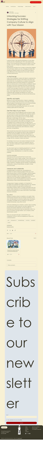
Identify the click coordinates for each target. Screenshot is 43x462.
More (34, 6)
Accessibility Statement (36, 429)
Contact (27, 431)
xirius (8, 220)
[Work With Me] (29, 427)
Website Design (20, 6)
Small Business (13, 6)
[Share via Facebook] (7, 230)
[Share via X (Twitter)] (9, 230)
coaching (27, 220)
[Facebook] (29, 433)
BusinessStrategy (21, 220)
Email (7, 414)
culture (9, 222)
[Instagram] (25, 433)
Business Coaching (10, 226)
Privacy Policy (34, 428)
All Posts (7, 6)
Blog (26, 430)
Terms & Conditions (36, 426)
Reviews (26, 429)
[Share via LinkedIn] (12, 230)
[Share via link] (15, 230)
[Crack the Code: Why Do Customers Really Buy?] (13, 244)
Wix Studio (19, 438)
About (26, 428)
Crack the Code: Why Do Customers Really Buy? (13, 251)
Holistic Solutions (28, 6)
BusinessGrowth (13, 220)
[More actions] (35, 12)
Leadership (33, 220)
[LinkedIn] (28, 433)
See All (35, 238)
